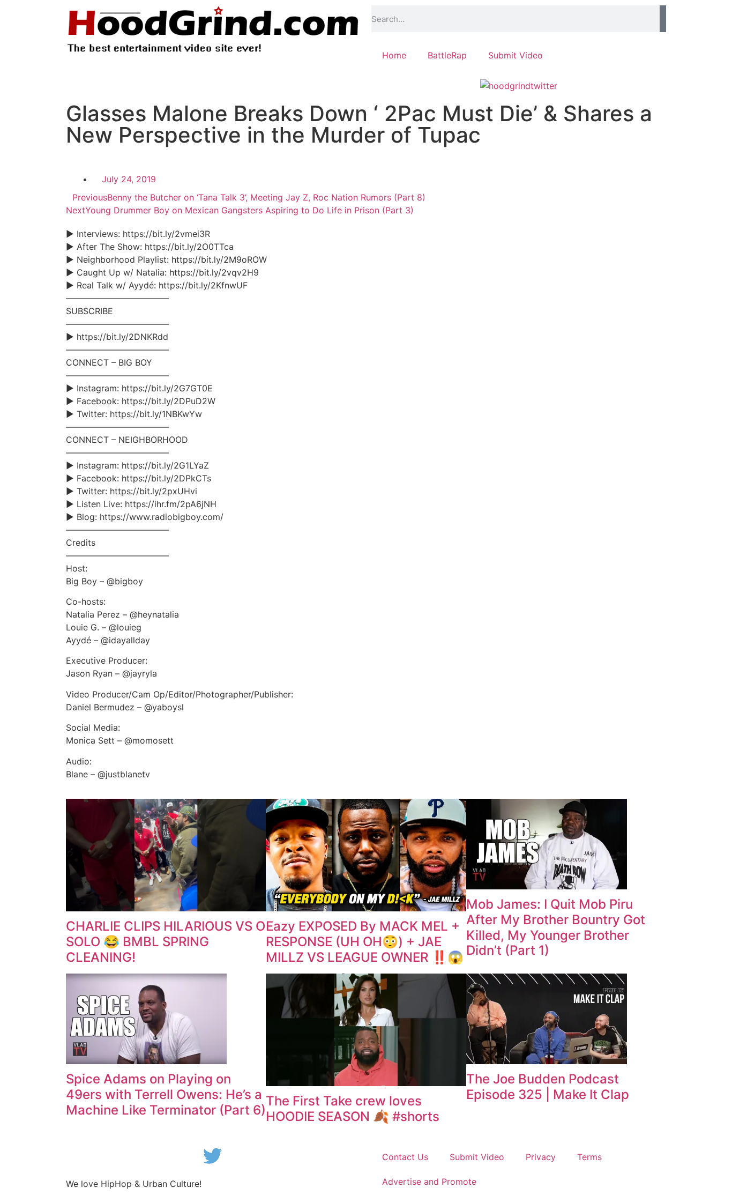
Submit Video (515, 55)
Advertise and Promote (429, 1181)
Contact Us (405, 1157)
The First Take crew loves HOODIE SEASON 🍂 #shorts (352, 1108)
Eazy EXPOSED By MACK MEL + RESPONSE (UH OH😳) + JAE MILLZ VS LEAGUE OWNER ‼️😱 (365, 941)
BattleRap (447, 55)
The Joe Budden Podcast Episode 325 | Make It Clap (547, 1086)
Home (394, 55)
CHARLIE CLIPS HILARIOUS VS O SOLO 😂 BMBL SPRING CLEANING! (165, 941)
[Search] (663, 18)
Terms (589, 1157)
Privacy (541, 1157)
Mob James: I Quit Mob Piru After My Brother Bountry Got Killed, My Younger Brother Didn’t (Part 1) (555, 927)
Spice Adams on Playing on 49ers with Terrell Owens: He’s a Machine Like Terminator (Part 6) (166, 1094)
